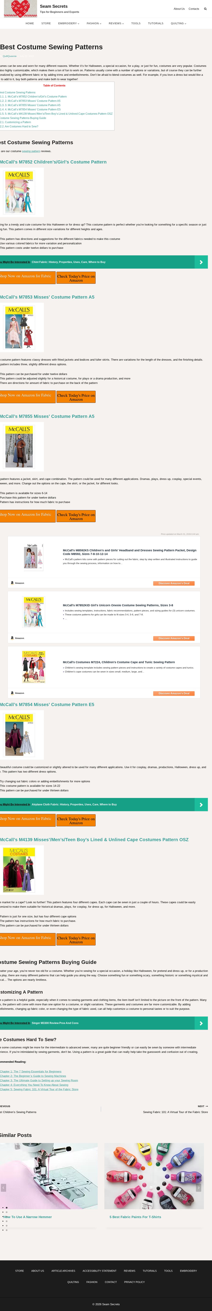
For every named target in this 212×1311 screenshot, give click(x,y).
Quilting (73, 1282)
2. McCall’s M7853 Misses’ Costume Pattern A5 (30, 100)
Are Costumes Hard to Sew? (19, 126)
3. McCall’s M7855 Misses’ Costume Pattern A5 (30, 105)
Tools (136, 23)
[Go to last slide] (3, 1188)
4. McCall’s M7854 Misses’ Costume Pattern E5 (30, 109)
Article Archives (63, 1270)
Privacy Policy (134, 1282)
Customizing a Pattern (15, 122)
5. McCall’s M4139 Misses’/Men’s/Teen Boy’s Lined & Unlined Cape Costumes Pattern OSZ (56, 113)
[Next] (198, 1188)
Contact (111, 1282)
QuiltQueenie (10, 56)
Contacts (194, 8)
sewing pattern (31, 151)
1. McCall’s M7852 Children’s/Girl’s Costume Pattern (33, 96)
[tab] (6, 1208)
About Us (179, 8)
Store (46, 23)
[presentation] (154, 1176)
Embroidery (188, 1270)
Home (30, 23)
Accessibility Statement (99, 1270)
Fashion (91, 1282)
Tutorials (155, 23)
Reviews (129, 1270)
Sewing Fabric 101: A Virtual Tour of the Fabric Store (175, 1109)
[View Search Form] (205, 9)
